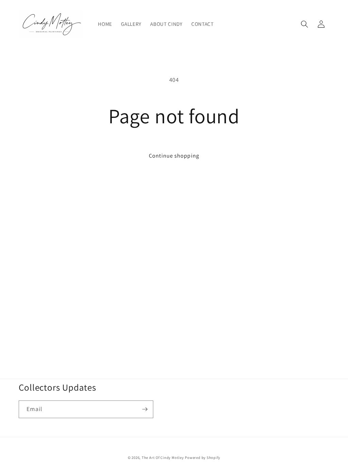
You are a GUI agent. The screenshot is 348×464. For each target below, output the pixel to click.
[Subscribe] (145, 409)
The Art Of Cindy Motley (163, 457)
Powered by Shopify (202, 457)
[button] (304, 24)
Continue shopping (174, 155)
